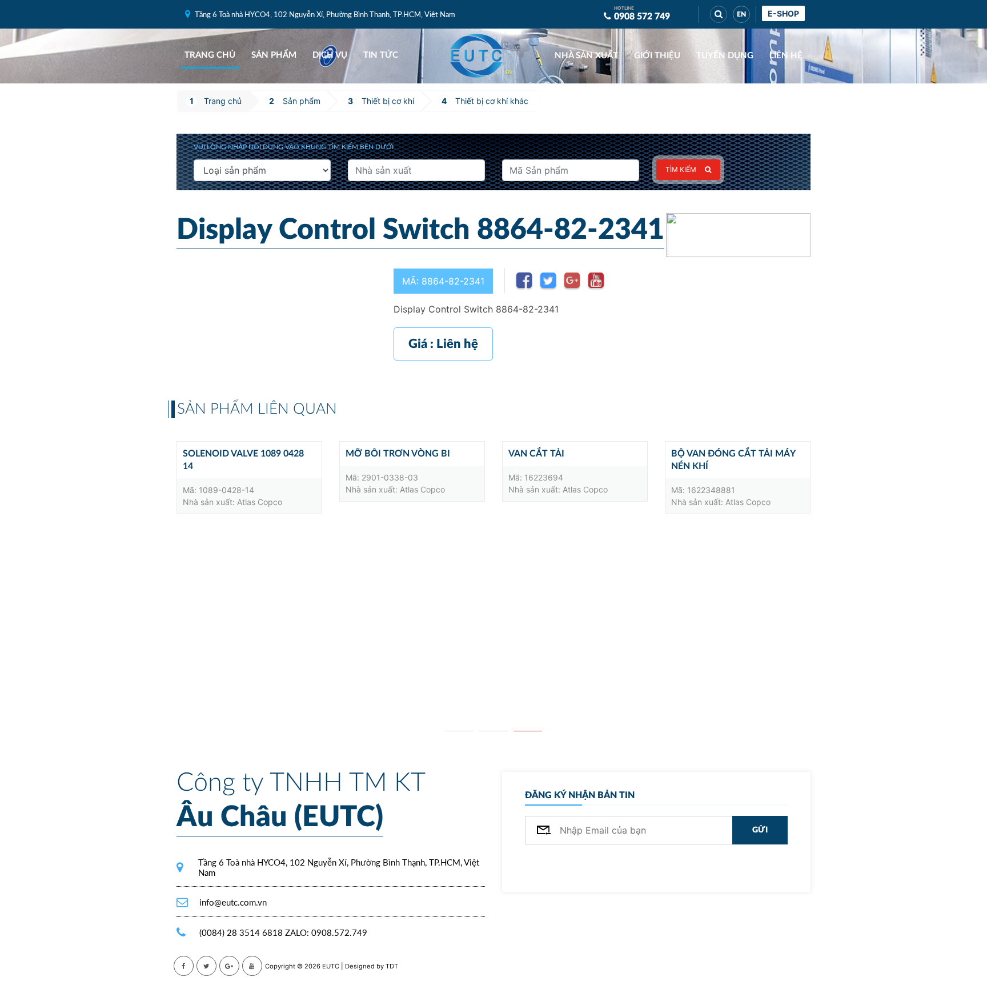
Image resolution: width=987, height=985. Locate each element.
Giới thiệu (657, 55)
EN (741, 14)
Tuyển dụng (724, 55)
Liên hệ (786, 55)
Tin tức (380, 55)
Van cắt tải (536, 453)
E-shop (783, 13)
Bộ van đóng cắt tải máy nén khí (733, 460)
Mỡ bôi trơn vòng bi (398, 453)
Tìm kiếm (680, 169)
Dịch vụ (329, 55)
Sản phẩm (273, 55)
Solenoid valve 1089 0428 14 (243, 460)
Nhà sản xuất (586, 55)
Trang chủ (209, 55)
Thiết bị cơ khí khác (491, 101)
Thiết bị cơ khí (388, 101)
